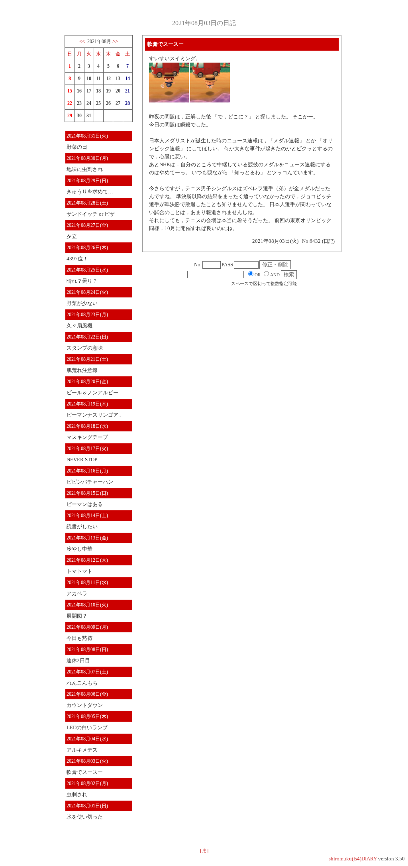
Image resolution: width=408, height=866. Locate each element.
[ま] (204, 851)
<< (82, 41)
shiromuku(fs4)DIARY (353, 859)
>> (115, 41)
